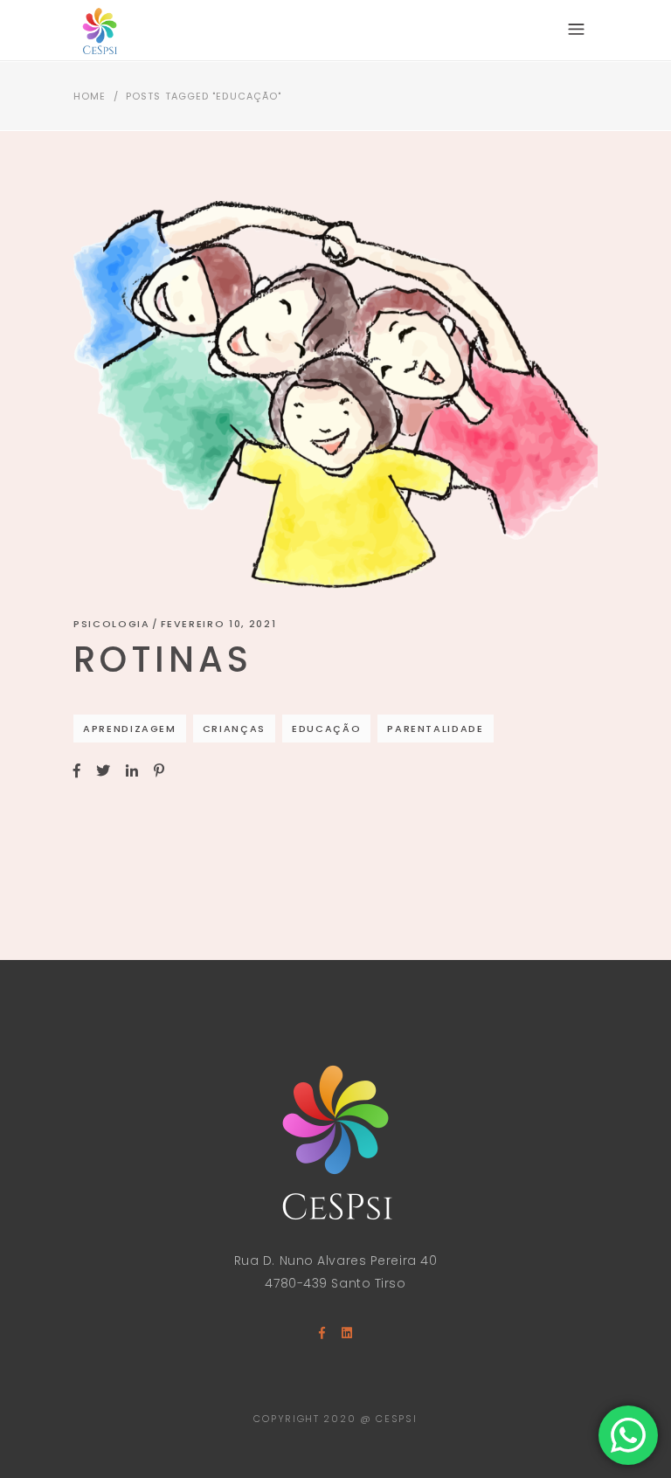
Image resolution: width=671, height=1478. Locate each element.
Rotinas (162, 659)
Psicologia (111, 624)
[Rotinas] (335, 395)
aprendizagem (129, 729)
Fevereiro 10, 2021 (219, 624)
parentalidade (435, 729)
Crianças (234, 729)
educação (326, 729)
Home (89, 96)
